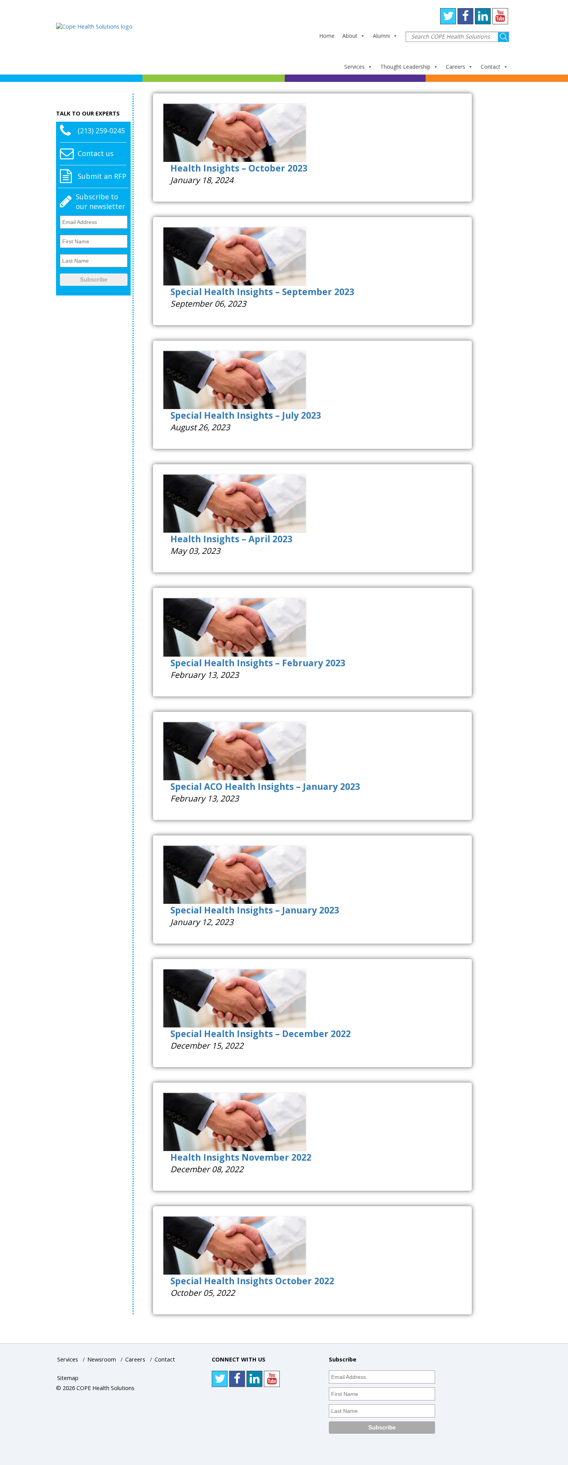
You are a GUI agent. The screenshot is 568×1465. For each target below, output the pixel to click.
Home (327, 35)
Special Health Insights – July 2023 (245, 415)
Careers (455, 66)
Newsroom (101, 1359)
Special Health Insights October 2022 (252, 1281)
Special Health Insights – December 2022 (260, 1033)
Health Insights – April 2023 (231, 539)
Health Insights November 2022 (240, 1157)
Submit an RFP (102, 176)
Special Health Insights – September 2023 (262, 291)
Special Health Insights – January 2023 (254, 910)
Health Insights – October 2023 (239, 168)
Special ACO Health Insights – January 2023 (265, 786)
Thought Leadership (405, 66)
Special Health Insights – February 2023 (257, 663)
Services (354, 66)
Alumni (381, 35)
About (349, 35)
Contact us (96, 153)
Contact (490, 66)
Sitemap (67, 1378)
